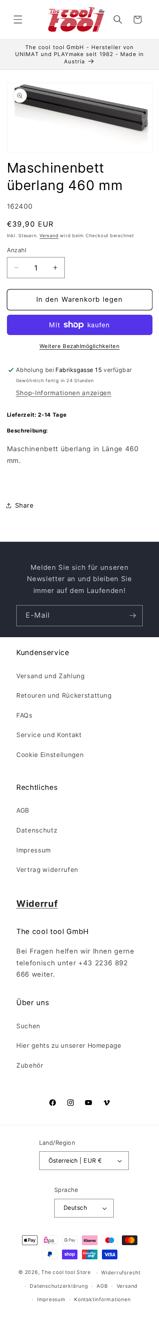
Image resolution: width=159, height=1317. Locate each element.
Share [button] (24, 505)
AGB (22, 810)
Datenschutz (36, 830)
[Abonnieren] (132, 615)
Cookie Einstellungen (50, 755)
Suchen (28, 1026)
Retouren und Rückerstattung (64, 695)
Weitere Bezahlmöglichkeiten (80, 346)
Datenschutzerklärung (59, 1286)
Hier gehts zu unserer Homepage (68, 1045)
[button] (18, 19)
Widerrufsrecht (121, 1272)
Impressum (33, 850)
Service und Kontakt (49, 735)
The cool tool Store (66, 1272)
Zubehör (30, 1065)
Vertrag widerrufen (47, 870)
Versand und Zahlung (50, 676)
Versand (49, 235)
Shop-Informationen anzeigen (63, 393)
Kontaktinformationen (102, 1299)
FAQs (24, 715)
